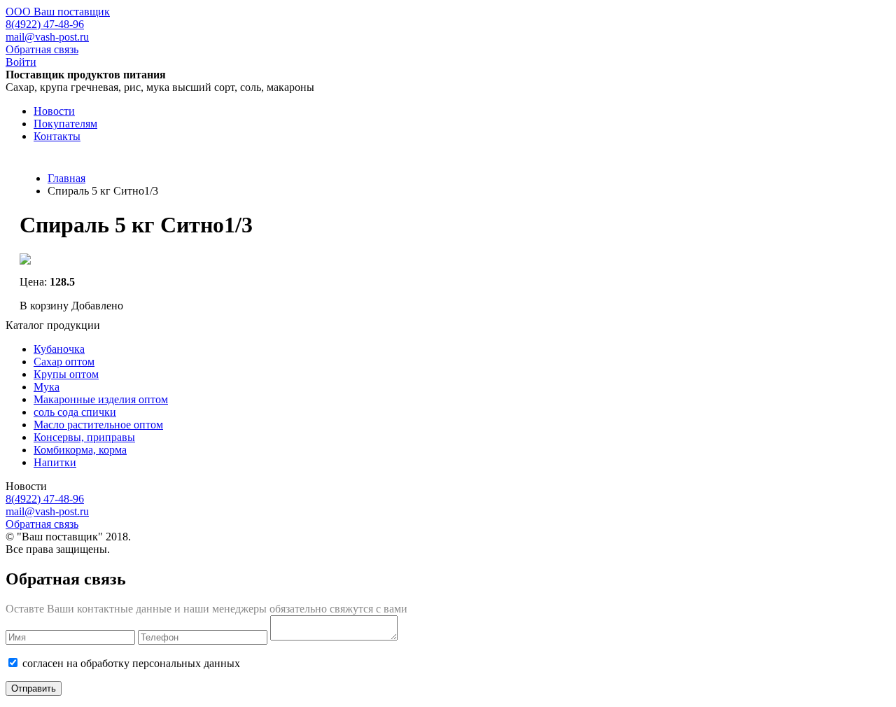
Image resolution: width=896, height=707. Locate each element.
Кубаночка (59, 349)
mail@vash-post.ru (47, 37)
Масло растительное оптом (98, 424)
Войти (21, 62)
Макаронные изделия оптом (101, 399)
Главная (66, 178)
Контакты (57, 136)
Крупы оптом (66, 374)
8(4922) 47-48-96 (45, 24)
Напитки (55, 462)
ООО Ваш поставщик (58, 12)
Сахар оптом (64, 362)
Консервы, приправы (84, 437)
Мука (46, 387)
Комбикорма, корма (80, 450)
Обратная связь (42, 49)
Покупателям (65, 124)
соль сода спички (75, 412)
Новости (54, 111)
